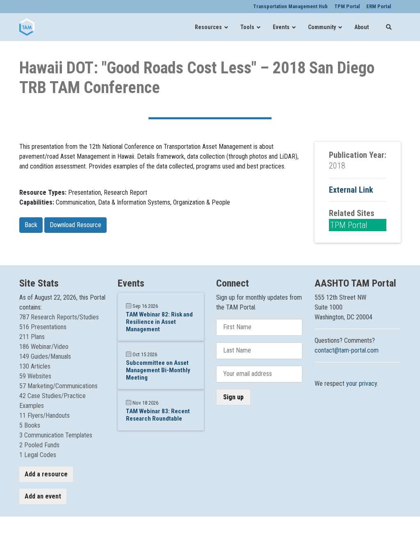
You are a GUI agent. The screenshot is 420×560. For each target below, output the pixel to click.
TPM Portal (349, 225)
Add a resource (46, 474)
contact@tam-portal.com (347, 350)
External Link (351, 190)
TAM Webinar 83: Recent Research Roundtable (158, 414)
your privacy (361, 383)
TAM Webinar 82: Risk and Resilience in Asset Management (159, 322)
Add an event (43, 496)
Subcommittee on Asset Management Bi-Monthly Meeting (158, 370)
